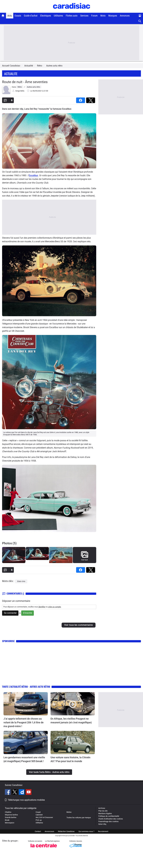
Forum (94, 15)
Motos (69, 812)
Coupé (38, 812)
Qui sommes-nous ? (86, 831)
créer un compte (54, 607)
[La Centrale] (44, 848)
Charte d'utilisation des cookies (110, 819)
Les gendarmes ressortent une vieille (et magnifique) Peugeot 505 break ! (24, 759)
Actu (9, 15)
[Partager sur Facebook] (81, 99)
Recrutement (103, 831)
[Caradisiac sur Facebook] (8, 792)
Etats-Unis (21, 581)
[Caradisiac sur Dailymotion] (22, 792)
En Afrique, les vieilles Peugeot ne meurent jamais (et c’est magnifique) (71, 720)
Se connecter (10, 613)
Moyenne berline (11, 815)
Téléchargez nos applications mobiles (26, 800)
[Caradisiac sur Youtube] (28, 792)
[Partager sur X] (91, 99)
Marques (112, 15)
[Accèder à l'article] (25, 703)
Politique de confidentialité (108, 816)
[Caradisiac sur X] (15, 792)
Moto (103, 15)
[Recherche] (140, 21)
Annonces (125, 15)
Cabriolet (39, 815)
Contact (38, 831)
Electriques (45, 15)
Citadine (8, 812)
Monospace (9, 823)
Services (84, 15)
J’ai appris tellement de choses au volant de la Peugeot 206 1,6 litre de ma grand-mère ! (23, 722)
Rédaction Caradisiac (66, 831)
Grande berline (10, 817)
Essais (18, 15)
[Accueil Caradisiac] (3, 15)
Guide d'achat (30, 15)
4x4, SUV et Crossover (44, 817)
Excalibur (33, 175)
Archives (101, 808)
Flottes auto (72, 15)
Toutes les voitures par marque (78, 817)
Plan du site (103, 811)
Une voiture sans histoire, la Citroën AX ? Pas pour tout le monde (70, 759)
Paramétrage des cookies (108, 821)
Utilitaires (58, 15)
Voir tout (84, 560)
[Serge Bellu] (6, 93)
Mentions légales (105, 813)
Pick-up (39, 820)
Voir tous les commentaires (78, 625)
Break (7, 820)
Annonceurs (49, 831)
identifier (41, 607)
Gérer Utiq (102, 824)
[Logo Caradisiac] (71, 11)
